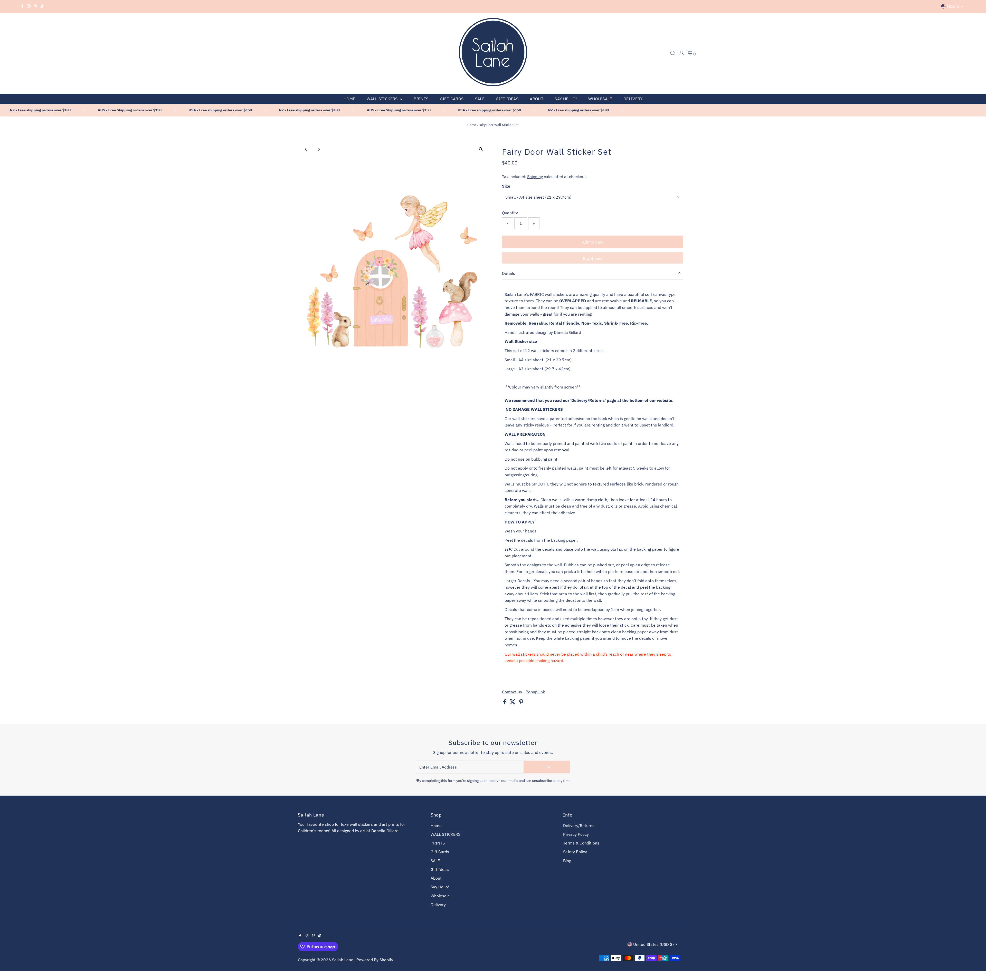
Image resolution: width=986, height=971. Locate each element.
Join (547, 767)
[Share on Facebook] (505, 702)
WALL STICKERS (383, 98)
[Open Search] (672, 53)
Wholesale (600, 98)
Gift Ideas (507, 98)
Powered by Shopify (374, 959)
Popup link (535, 692)
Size (506, 186)
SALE (480, 98)
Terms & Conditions (581, 843)
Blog (567, 860)
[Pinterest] (35, 6)
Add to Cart (592, 242)
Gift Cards (452, 98)
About (536, 98)
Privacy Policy (576, 834)
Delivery (632, 98)
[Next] (319, 149)
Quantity (510, 212)
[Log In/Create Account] (681, 53)
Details (508, 273)
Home (349, 98)
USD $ (953, 6)
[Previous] (306, 149)
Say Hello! (566, 98)
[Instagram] (29, 6)
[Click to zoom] (481, 149)
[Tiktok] (42, 6)
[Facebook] (22, 6)
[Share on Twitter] (513, 702)
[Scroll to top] (976, 957)
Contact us (512, 692)
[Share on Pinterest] (521, 702)
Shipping (535, 176)
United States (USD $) (653, 944)
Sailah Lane (342, 959)
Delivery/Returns (578, 825)
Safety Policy (575, 851)
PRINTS (421, 98)
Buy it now (592, 258)
